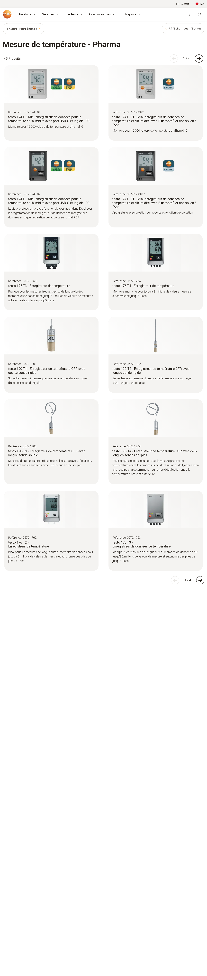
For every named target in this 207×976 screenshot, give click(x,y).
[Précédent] (174, 58)
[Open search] (188, 14)
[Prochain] (199, 58)
